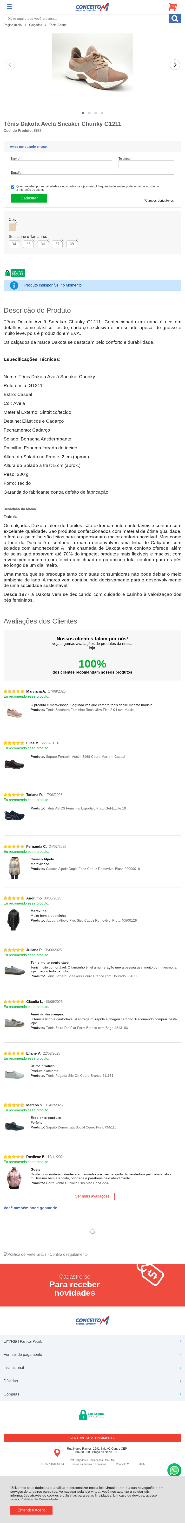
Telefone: (125, 158)
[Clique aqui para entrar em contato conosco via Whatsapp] (174, 1470)
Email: (16, 172)
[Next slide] (175, 64)
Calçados (36, 25)
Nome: (16, 158)
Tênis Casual (58, 25)
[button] (83, 113)
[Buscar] (175, 18)
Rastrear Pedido (31, 1341)
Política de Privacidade (39, 1499)
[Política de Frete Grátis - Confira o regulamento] (92, 1254)
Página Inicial (13, 25)
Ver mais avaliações (92, 1196)
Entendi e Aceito (32, 1510)
